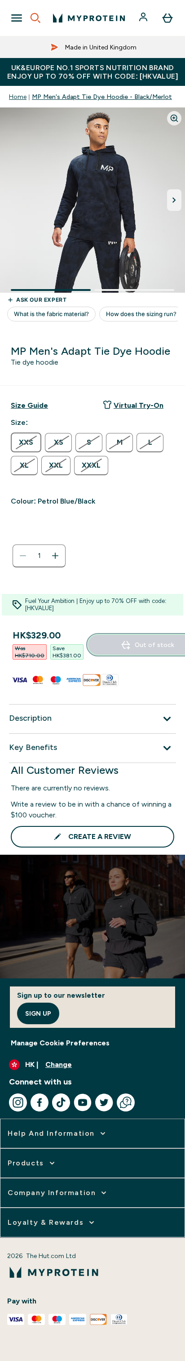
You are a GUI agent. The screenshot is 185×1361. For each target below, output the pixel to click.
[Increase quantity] (55, 556)
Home (17, 96)
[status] (39, 556)
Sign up (38, 1013)
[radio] (26, 442)
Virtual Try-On (138, 405)
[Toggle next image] (174, 200)
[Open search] (35, 18)
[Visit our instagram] (18, 1102)
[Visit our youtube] (83, 1102)
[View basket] (167, 18)
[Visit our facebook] (39, 1102)
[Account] (144, 18)
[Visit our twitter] (104, 1102)
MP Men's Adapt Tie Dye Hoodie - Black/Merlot (102, 96)
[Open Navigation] (16, 18)
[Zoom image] (174, 118)
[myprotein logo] (89, 18)
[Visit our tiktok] (61, 1102)
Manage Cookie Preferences (60, 1043)
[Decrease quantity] (23, 556)
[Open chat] (126, 1102)
